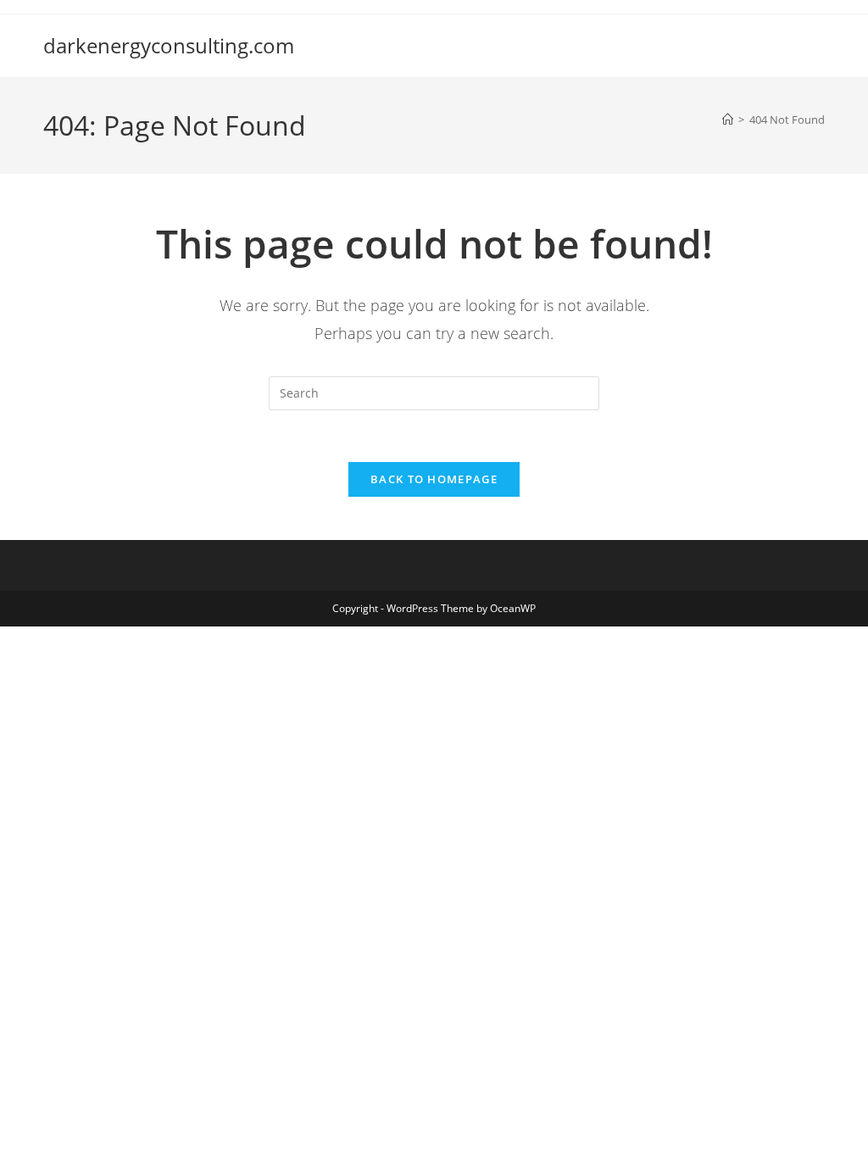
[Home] (727, 119)
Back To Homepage (434, 479)
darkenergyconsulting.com (168, 45)
